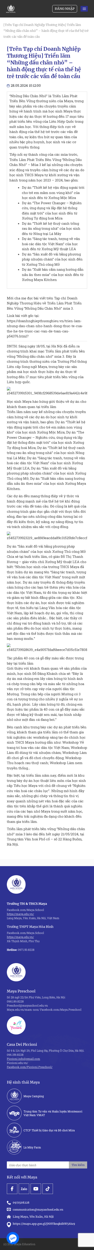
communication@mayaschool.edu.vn (39, 1209)
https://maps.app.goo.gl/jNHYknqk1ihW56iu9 (44, 1223)
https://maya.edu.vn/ (20, 914)
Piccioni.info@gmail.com (23, 1059)
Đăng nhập (65, 9)
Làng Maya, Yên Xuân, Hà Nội (33, 1216)
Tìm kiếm (78, 1165)
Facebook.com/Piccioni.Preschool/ (29, 1067)
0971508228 (22, 1202)
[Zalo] (13, 1238)
